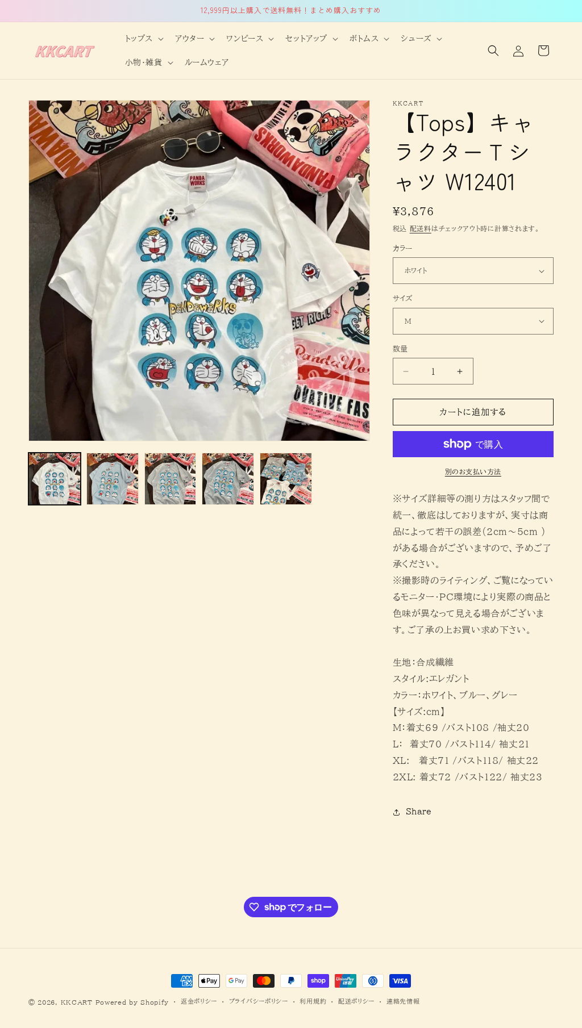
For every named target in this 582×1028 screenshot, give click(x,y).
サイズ (403, 298)
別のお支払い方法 (473, 471)
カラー (403, 248)
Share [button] (419, 812)
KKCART (77, 1002)
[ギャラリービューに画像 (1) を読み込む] (54, 479)
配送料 (420, 228)
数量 (400, 349)
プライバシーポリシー (258, 1001)
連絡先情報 (403, 1001)
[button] (143, 39)
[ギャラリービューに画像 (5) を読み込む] (286, 479)
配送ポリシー (356, 1001)
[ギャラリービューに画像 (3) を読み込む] (170, 479)
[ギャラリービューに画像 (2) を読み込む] (112, 479)
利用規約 (313, 1001)
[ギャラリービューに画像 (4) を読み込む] (228, 479)
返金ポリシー (199, 1001)
